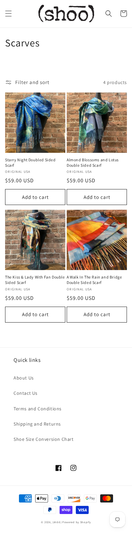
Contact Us (26, 393)
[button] (8, 13)
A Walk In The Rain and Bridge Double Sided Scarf (94, 279)
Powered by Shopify (76, 522)
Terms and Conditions (38, 409)
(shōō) (57, 522)
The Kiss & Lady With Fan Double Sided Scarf (35, 279)
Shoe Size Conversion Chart (44, 439)
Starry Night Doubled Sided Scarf (30, 162)
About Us (24, 378)
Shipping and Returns (37, 424)
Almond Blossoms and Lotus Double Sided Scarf (93, 162)
